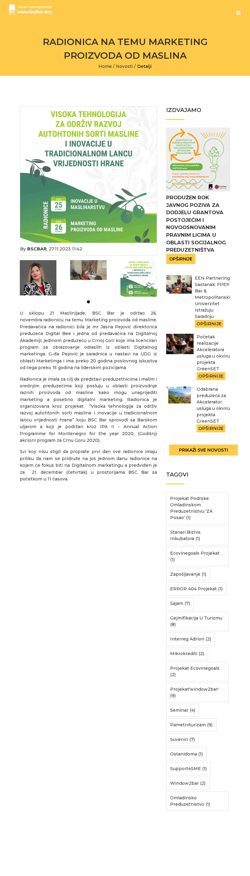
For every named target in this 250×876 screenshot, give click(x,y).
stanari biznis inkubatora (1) (185, 535)
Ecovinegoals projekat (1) (195, 556)
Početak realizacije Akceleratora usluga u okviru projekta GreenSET (213, 353)
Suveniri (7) (182, 739)
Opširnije (180, 259)
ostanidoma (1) (186, 754)
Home (105, 66)
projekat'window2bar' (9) (194, 692)
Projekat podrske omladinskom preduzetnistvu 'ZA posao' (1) (191, 508)
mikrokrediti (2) (187, 653)
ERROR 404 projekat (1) (196, 589)
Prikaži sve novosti (203, 450)
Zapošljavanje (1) (188, 574)
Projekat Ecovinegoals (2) (195, 671)
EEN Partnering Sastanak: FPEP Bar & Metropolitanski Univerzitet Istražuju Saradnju (212, 297)
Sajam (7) (180, 603)
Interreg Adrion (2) (190, 639)
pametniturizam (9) (191, 725)
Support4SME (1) (188, 768)
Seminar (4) (182, 710)
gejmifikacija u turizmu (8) (196, 621)
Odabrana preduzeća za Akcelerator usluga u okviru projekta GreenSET (213, 405)
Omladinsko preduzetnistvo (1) (190, 801)
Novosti (124, 66)
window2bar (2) (187, 783)
